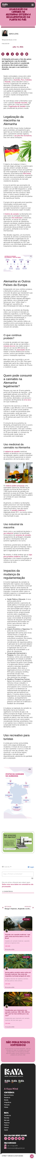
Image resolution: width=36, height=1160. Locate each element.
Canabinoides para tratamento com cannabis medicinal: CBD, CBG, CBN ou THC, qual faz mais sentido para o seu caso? (17, 1013)
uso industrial (8, 533)
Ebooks (6, 1100)
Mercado (6, 1120)
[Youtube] (9, 1138)
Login (32, 867)
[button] (2, 54)
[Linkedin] (19, 1138)
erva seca (27, 400)
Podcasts (7, 1105)
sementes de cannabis (23, 535)
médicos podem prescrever (15, 486)
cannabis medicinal (18, 510)
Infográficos (7, 1102)
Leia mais (7, 946)
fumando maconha (21, 103)
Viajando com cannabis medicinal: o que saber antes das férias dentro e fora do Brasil (17, 936)
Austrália (17, 80)
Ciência (6, 1127)
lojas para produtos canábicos (18, 556)
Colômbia (28, 80)
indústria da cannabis (12, 451)
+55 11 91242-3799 (12, 1146)
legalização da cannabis (17, 106)
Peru (22, 80)
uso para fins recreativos (23, 135)
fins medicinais (17, 218)
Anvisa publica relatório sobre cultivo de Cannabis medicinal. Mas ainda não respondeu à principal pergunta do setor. (18, 974)
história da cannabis (12, 214)
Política (6, 1125)
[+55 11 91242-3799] (5, 1145)
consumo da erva (9, 346)
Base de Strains (9, 1095)
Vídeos (6, 1107)
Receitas (6, 1118)
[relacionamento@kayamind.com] (5, 1148)
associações (21, 350)
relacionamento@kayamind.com (16, 1148)
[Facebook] (23, 1138)
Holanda (8, 82)
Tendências (7, 1115)
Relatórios (7, 1097)
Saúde (6, 1130)
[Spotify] (16, 1138)
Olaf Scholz (27, 173)
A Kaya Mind (11, 1088)
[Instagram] (5, 1138)
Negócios (7, 1123)
